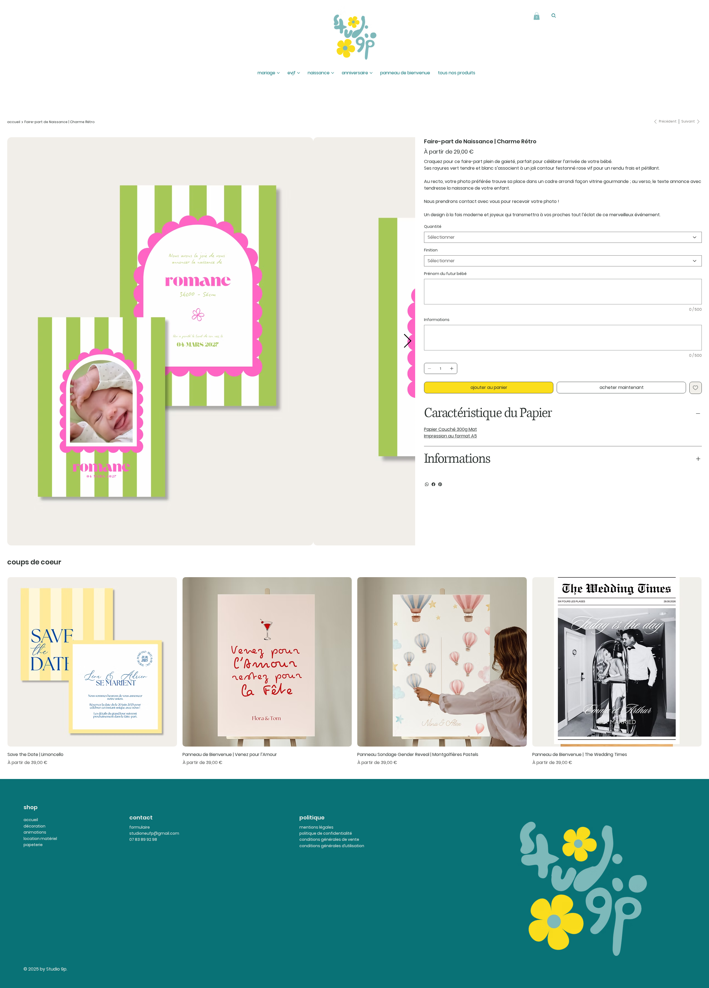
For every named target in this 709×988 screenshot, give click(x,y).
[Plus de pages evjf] (298, 73)
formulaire (139, 827)
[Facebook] (433, 484)
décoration (34, 826)
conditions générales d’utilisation (331, 846)
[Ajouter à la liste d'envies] (695, 388)
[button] (536, 16)
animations (35, 832)
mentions (308, 827)
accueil (31, 820)
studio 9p (179, 30)
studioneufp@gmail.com (154, 833)
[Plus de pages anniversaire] (371, 73)
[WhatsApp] (427, 484)
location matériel (40, 838)
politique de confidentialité (325, 833)
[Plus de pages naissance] (332, 73)
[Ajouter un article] (451, 368)
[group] (354, 671)
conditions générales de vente (329, 839)
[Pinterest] (440, 484)
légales (325, 827)
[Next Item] (407, 341)
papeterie (33, 844)
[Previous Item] (15, 341)
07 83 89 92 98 (143, 839)
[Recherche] (553, 15)
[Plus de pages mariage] (278, 73)
